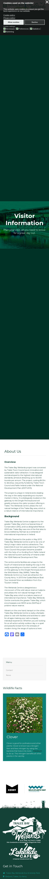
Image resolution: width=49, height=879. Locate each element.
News (8, 675)
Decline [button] (35, 22)
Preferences (23, 29)
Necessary (10, 29)
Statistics (36, 29)
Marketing (10, 32)
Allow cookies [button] (13, 22)
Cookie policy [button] (9, 15)
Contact (9, 670)
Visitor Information (24, 219)
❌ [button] (47, 2)
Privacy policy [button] (9, 18)
